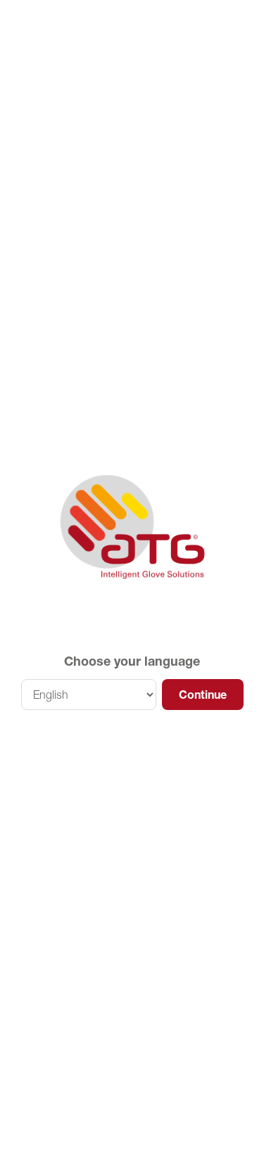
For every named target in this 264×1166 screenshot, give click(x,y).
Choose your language (132, 661)
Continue (203, 694)
